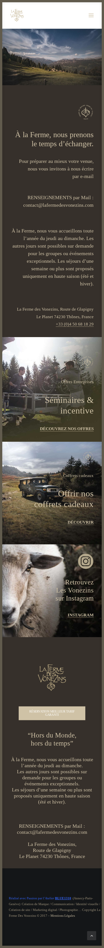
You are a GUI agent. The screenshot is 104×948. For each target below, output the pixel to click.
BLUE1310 (63, 898)
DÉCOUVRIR (81, 522)
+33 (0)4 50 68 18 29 (75, 324)
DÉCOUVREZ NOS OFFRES (67, 428)
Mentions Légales (62, 915)
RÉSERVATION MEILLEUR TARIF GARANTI (52, 713)
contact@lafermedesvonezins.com (58, 205)
